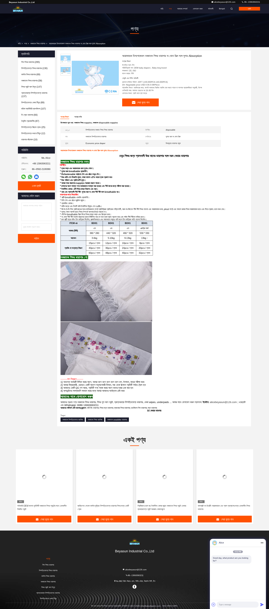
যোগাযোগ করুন (198, 9)
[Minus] (262, 542)
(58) (31, 80)
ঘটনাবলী (210, 9)
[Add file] (213, 604)
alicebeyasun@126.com (225, 2)
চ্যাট (249, 9)
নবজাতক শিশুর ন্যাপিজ (95, 419)
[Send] (262, 604)
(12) (33, 133)
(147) (31, 87)
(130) (34, 68)
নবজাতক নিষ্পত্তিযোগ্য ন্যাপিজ (72, 419)
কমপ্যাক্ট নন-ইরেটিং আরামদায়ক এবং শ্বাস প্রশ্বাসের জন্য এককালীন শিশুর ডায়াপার (224, 507)
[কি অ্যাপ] (30, 177)
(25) (33, 127)
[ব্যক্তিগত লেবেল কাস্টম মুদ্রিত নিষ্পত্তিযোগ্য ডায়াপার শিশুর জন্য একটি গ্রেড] (104, 477)
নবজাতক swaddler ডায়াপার (117, 419)
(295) (30, 62)
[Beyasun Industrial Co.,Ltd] (18, 8)
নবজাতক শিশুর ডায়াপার (37, 43)
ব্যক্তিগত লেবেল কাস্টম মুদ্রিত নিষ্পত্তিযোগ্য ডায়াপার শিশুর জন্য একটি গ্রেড (103, 507)
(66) (29, 115)
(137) (34, 95)
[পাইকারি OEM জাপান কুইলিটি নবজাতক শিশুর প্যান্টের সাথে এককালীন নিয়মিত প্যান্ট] (44, 477)
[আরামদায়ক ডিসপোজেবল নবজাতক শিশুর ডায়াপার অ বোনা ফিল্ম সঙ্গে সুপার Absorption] (95, 77)
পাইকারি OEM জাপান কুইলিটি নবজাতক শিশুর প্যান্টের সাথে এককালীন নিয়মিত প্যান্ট (42, 507)
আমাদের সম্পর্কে (182, 9)
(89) (32, 102)
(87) (30, 121)
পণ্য (170, 9)
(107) (33, 108)
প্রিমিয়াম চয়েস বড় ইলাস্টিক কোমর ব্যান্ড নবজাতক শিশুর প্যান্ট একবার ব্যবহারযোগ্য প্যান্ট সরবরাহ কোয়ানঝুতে (162, 507)
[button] (21, 483)
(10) (29, 139)
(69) (30, 74)
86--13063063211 (252, 2)
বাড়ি (162, 9)
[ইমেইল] (36, 177)
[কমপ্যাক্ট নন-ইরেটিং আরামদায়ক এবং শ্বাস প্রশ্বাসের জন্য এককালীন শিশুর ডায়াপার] (225, 477)
